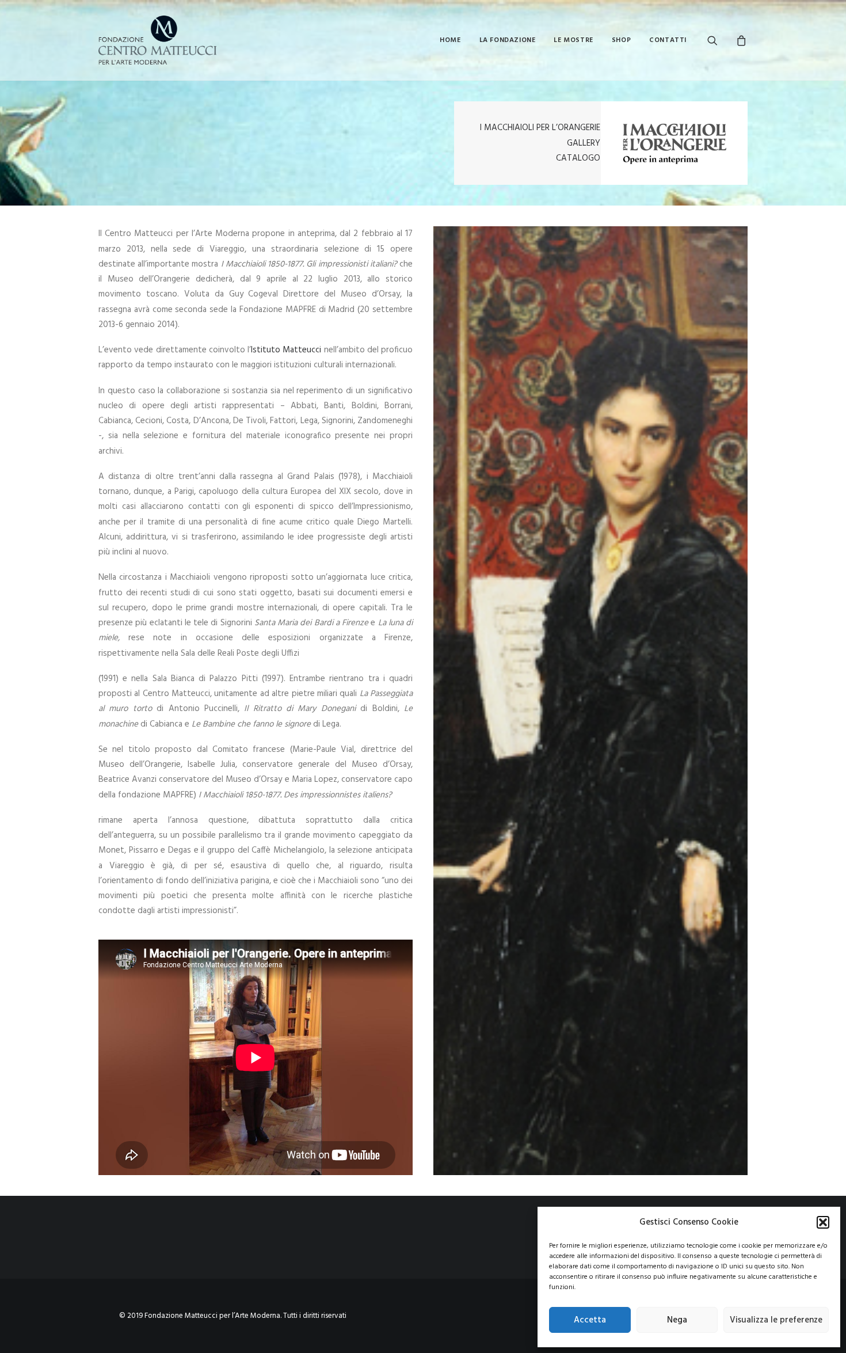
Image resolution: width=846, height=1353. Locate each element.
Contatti (668, 40)
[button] (823, 1222)
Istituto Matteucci (287, 350)
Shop (621, 40)
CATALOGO (578, 158)
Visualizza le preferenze (776, 1320)
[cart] (740, 40)
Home (450, 40)
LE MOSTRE (573, 40)
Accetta (590, 1320)
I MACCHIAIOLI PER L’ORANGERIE (540, 128)
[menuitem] (450, 40)
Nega (677, 1320)
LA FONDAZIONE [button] (507, 40)
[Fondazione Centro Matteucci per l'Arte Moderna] (157, 40)
